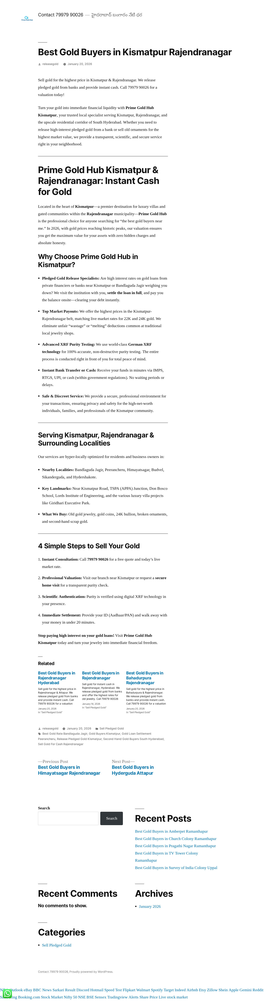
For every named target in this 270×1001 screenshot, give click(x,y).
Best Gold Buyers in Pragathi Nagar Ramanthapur (175, 845)
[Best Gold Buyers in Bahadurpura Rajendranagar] (148, 691)
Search (44, 808)
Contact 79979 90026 (60, 14)
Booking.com (29, 997)
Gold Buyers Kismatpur (104, 733)
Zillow (212, 990)
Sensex (100, 997)
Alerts (133, 997)
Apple (234, 990)
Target (169, 990)
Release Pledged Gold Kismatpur (79, 739)
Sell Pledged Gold (112, 728)
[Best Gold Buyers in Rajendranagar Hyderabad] (60, 691)
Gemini (246, 990)
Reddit (258, 990)
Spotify (157, 990)
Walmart (143, 990)
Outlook (16, 990)
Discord (82, 990)
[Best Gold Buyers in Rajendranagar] (104, 689)
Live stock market (173, 997)
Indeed (180, 990)
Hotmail (96, 990)
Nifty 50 (70, 997)
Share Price (148, 997)
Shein (223, 990)
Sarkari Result (64, 990)
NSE (82, 997)
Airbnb (192, 990)
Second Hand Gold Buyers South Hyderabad (133, 739)
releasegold (50, 64)
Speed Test (113, 990)
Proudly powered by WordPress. (91, 971)
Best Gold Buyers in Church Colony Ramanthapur (175, 838)
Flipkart (129, 990)
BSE (90, 997)
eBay (28, 990)
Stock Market (52, 997)
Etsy (202, 990)
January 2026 (150, 906)
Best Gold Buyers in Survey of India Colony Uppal (176, 867)
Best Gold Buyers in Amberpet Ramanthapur (171, 831)
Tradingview (117, 997)
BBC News (42, 990)
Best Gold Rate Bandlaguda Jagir (64, 733)
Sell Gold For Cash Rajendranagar (60, 744)
